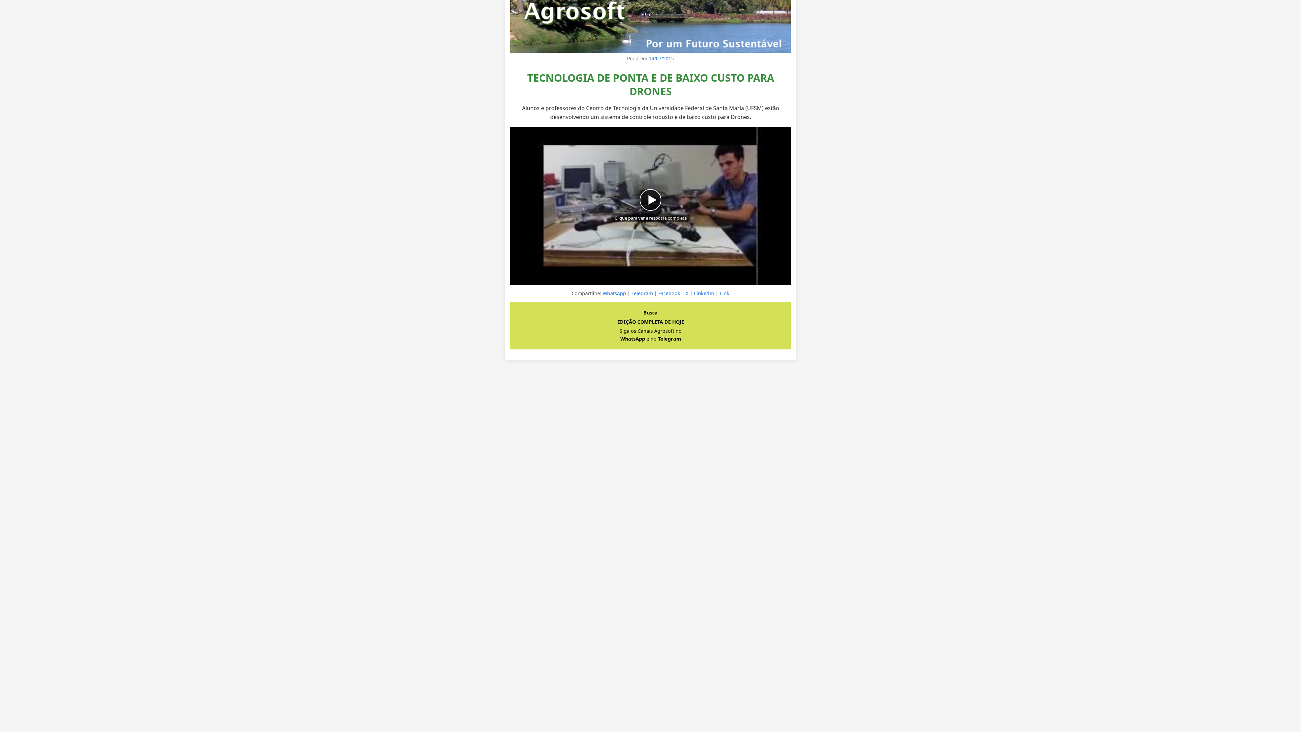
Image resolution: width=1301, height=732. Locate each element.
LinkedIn (704, 293)
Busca (650, 312)
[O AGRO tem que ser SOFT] (650, 26)
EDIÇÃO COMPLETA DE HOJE (650, 322)
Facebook (669, 293)
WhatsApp (614, 293)
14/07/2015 (661, 58)
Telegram (642, 293)
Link (724, 293)
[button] (650, 206)
